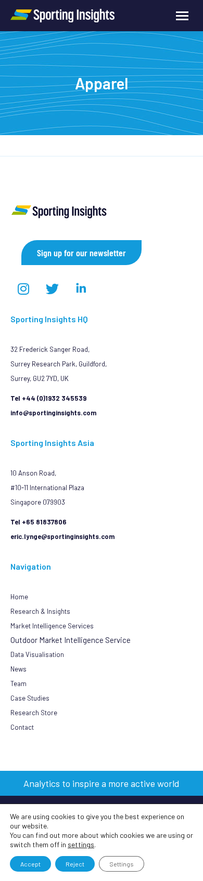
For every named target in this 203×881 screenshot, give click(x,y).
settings (81, 844)
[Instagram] (23, 288)
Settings (121, 863)
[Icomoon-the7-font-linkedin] (81, 288)
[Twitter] (52, 288)
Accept (30, 863)
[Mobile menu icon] (182, 16)
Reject (75, 863)
